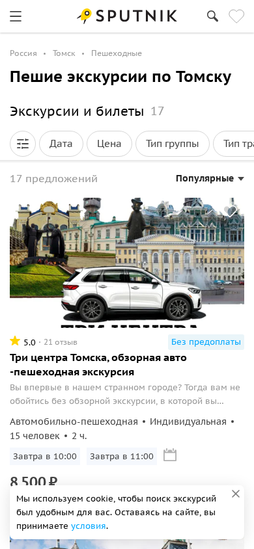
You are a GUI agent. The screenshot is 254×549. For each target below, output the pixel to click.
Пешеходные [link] (116, 53)
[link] (15, 16)
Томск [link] (64, 53)
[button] (23, 144)
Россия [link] (23, 53)
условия (88, 525)
